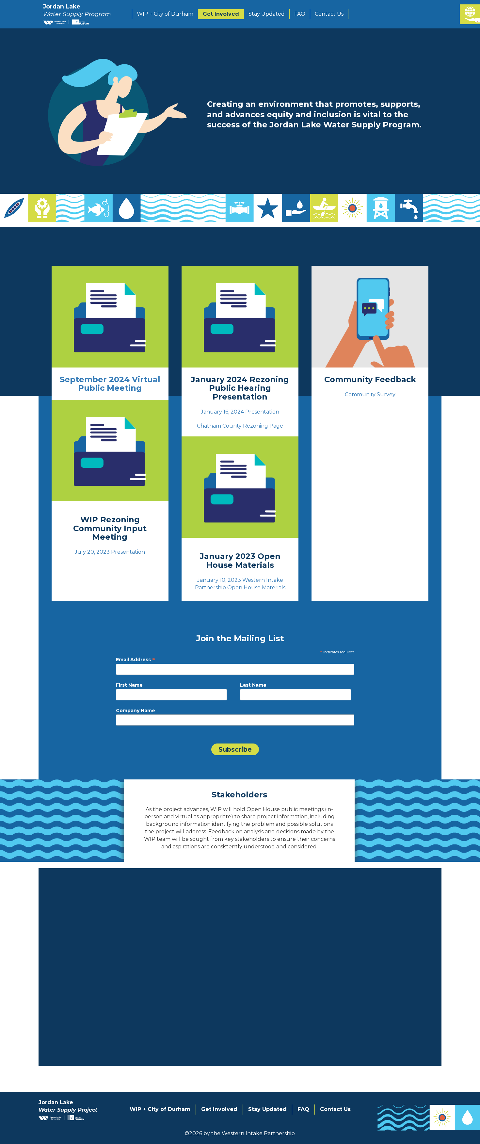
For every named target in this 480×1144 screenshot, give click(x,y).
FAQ (299, 14)
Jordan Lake (77, 10)
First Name (129, 685)
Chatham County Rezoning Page (240, 426)
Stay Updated (266, 14)
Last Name (253, 685)
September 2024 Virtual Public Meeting (110, 384)
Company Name (135, 710)
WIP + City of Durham (165, 14)
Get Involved (221, 14)
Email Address (135, 659)
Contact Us (329, 14)
